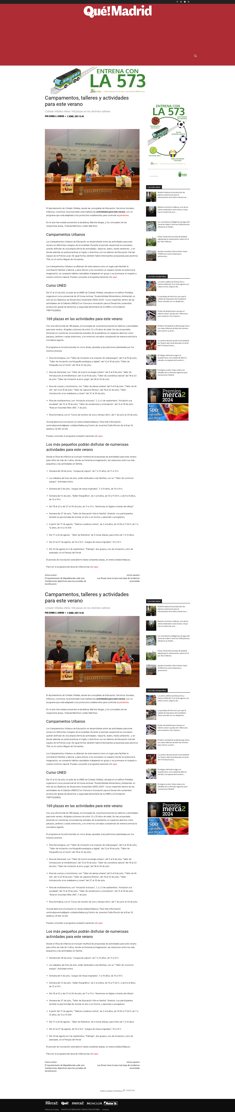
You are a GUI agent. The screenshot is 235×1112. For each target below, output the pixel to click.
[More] (91, 122)
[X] (188, 2)
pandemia (124, 215)
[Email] (85, 122)
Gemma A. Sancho (56, 116)
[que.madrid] (117, 12)
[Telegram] (184, 2)
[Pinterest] (60, 122)
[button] (195, 55)
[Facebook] (177, 2)
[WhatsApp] (66, 122)
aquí (115, 277)
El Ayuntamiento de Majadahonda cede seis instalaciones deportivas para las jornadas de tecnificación (65, 581)
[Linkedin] (79, 122)
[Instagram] (181, 2)
